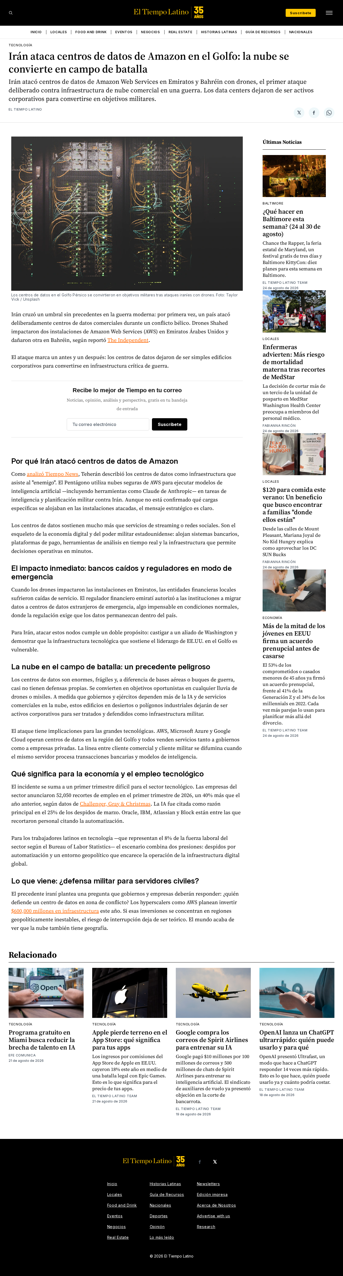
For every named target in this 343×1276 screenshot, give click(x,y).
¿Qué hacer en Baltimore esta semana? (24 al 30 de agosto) (291, 222)
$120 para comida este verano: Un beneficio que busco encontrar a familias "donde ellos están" (294, 504)
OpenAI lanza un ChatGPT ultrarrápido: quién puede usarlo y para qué (296, 1040)
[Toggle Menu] (329, 12)
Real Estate (180, 32)
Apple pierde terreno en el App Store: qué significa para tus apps (129, 1040)
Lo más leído (162, 1237)
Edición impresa (212, 1194)
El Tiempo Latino (25, 109)
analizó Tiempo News (52, 474)
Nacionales (300, 32)
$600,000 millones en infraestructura (55, 911)
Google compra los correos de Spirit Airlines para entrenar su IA (212, 1040)
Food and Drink (91, 32)
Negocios (150, 32)
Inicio (36, 32)
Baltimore (273, 203)
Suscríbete (300, 13)
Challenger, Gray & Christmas (115, 803)
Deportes (159, 1216)
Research (206, 1226)
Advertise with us (213, 1216)
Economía (272, 618)
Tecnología (20, 45)
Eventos (123, 32)
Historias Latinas (219, 32)
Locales (58, 32)
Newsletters (208, 1183)
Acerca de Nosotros (216, 1205)
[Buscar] (11, 13)
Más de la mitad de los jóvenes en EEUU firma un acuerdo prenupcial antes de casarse (294, 640)
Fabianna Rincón (279, 426)
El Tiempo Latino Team (285, 283)
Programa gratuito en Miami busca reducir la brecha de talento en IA (42, 1040)
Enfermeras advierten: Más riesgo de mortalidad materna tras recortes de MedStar (294, 361)
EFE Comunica (22, 1055)
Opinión (157, 1226)
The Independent (127, 340)
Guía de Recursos (262, 32)
